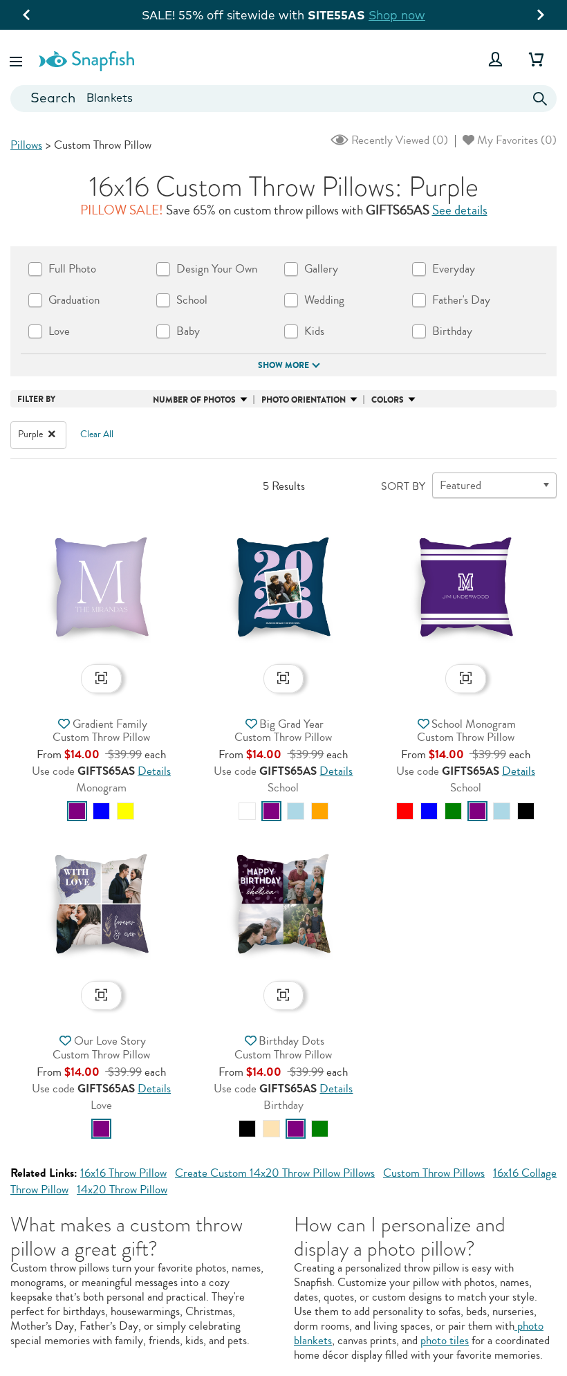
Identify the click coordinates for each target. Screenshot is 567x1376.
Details (154, 771)
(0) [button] (398, 140)
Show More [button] (283, 365)
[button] (17, 59)
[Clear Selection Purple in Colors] (52, 434)
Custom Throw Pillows (434, 1173)
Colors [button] (387, 400)
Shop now (397, 15)
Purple (31, 434)
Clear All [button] (96, 434)
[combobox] (283, 98)
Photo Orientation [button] (303, 400)
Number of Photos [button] (194, 400)
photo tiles (444, 1340)
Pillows (26, 145)
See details (459, 210)
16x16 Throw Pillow (123, 1173)
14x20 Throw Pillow (122, 1189)
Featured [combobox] (460, 485)
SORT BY (403, 486)
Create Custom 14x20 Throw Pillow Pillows (275, 1173)
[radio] (77, 811)
